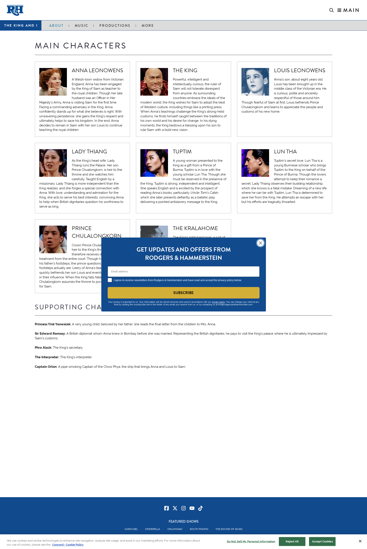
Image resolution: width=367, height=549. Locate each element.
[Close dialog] (260, 243)
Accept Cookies (322, 541)
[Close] (360, 541)
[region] (183, 541)
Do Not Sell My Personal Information (251, 541)
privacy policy (218, 302)
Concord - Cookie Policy (67, 544)
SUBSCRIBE (183, 293)
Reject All (292, 541)
